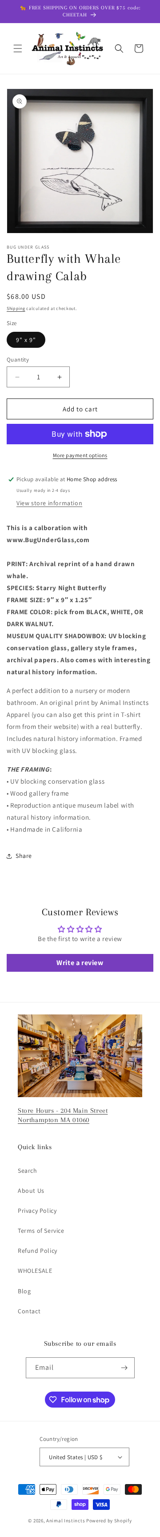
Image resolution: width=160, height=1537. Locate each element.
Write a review (79, 962)
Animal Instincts (65, 1520)
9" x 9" (26, 340)
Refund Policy (37, 1251)
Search (27, 1171)
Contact (29, 1311)
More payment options (80, 455)
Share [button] (24, 856)
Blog (24, 1291)
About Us (31, 1191)
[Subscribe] (124, 1367)
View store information (49, 503)
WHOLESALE (35, 1271)
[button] (18, 48)
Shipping (16, 308)
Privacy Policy (37, 1211)
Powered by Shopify (109, 1520)
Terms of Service (41, 1231)
